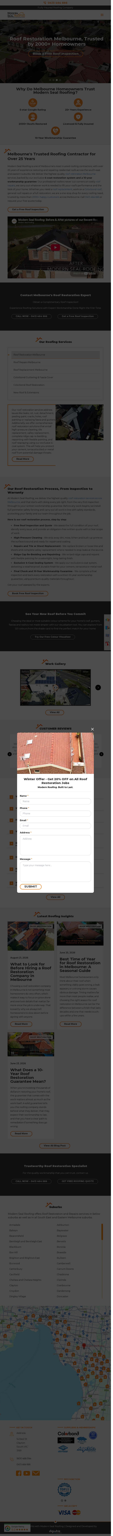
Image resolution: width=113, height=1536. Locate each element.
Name (24, 796)
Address (25, 832)
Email (24, 820)
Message (26, 859)
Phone (24, 808)
